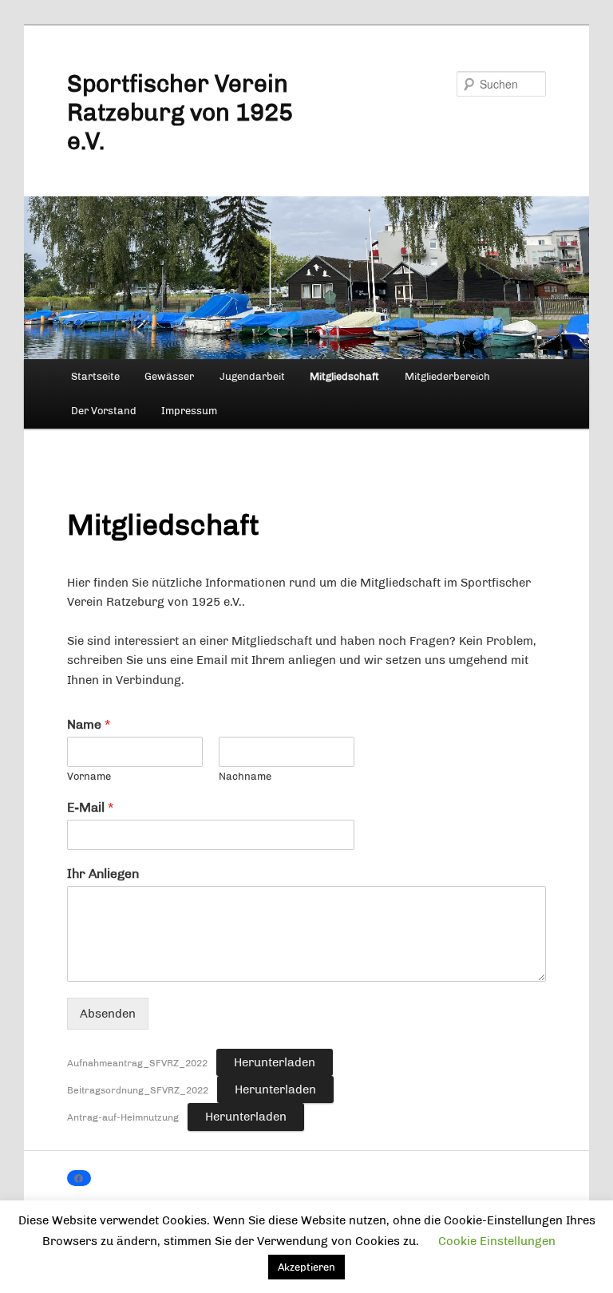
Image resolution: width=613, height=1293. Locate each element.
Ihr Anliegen (103, 873)
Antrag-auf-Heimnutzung (123, 1117)
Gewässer (169, 376)
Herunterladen (274, 1062)
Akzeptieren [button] (306, 1267)
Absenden (108, 1013)
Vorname (89, 776)
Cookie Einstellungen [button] (497, 1241)
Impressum (189, 411)
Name (88, 724)
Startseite (95, 376)
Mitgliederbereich (447, 376)
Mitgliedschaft (344, 376)
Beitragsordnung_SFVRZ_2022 (137, 1090)
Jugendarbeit (252, 376)
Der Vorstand (103, 411)
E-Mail (90, 807)
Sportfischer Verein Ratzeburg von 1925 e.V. (180, 112)
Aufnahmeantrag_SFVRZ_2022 (137, 1063)
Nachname (245, 776)
